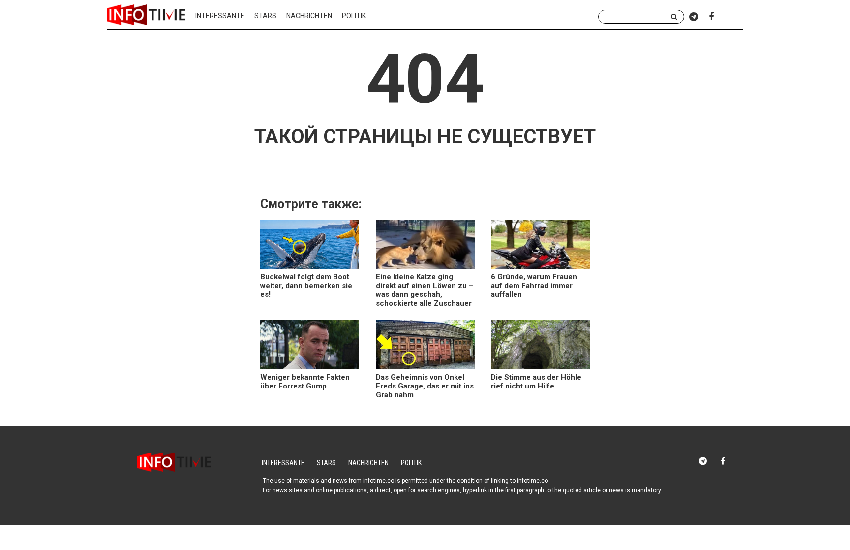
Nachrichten (309, 15)
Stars (265, 15)
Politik (354, 15)
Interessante (219, 15)
